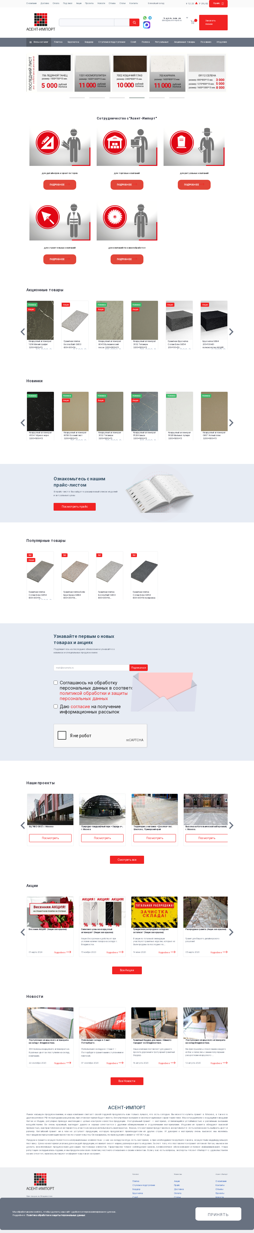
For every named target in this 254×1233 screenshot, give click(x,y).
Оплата (56, 3)
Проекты (89, 3)
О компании (31, 3)
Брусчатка (73, 42)
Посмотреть (50, 838)
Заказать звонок (210, 22)
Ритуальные (162, 42)
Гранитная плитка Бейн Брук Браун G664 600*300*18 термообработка (74, 595)
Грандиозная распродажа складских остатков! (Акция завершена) (151, 931)
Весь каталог (40, 42)
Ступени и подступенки (112, 42)
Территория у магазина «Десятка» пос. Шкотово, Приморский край (100, 828)
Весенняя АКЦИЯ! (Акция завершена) (48, 929)
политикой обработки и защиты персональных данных (94, 695)
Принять (218, 1214)
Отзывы (112, 3)
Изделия (222, 42)
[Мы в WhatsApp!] (145, 17)
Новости (101, 3)
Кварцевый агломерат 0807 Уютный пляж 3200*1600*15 (214, 435)
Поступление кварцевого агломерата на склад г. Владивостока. (48, 1042)
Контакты (133, 3)
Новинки (34, 381)
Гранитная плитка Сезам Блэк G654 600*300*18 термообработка (38, 595)
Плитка (58, 42)
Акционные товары (184, 42)
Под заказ (67, 3)
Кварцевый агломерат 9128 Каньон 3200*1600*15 (144, 435)
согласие (80, 706)
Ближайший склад (156, 3)
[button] (77, 98)
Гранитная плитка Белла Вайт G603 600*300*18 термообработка (72, 344)
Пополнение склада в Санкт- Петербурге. (96, 1042)
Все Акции (127, 970)
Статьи (122, 3)
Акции (78, 3)
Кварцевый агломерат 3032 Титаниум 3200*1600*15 (144, 344)
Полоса (146, 42)
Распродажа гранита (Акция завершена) (206, 929)
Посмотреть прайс (75, 506)
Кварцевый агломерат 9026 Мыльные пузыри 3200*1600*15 (179, 435)
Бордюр (89, 42)
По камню (205, 42)
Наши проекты (40, 783)
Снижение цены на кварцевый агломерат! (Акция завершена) (97, 931)
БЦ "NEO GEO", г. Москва (198, 826)
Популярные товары (45, 541)
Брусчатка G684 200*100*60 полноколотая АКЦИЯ (213, 344)
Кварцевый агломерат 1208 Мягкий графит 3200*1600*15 (40, 344)
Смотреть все (127, 859)
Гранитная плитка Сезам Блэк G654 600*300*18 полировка (144, 595)
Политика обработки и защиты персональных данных (55, 1215)
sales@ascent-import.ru (172, 20)
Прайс (216, 3)
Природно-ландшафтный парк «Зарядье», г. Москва (50, 828)
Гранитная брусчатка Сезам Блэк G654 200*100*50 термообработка (178, 344)
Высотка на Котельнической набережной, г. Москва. (154, 828)
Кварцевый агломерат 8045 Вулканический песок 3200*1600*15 (110, 344)
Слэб (133, 42)
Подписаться (138, 667)
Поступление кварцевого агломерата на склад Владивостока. (205, 1042)
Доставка (45, 3)
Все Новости (126, 1081)
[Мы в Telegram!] (150, 17)
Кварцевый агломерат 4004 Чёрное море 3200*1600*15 (40, 435)
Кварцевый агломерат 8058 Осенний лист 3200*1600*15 (75, 435)
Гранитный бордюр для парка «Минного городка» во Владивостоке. (152, 1042)
